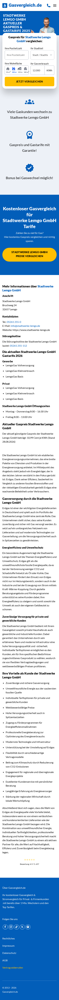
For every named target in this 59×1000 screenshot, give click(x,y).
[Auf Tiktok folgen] (16, 927)
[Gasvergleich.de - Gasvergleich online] (22, 5)
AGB (5, 960)
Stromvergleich (10, 899)
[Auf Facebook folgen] (5, 927)
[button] (55, 5)
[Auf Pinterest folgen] (28, 927)
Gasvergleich (26, 894)
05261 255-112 (18, 345)
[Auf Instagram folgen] (11, 927)
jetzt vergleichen (29, 81)
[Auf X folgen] (22, 927)
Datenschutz (9, 952)
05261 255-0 (14, 321)
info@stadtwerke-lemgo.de (25, 325)
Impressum (8, 945)
